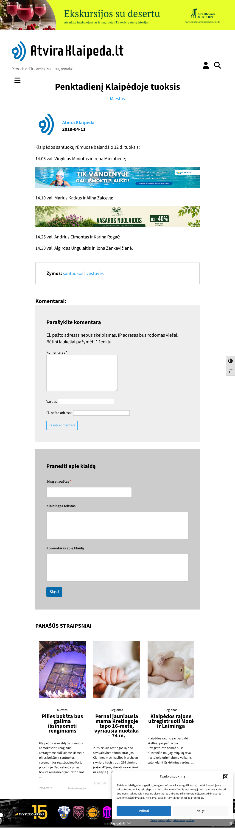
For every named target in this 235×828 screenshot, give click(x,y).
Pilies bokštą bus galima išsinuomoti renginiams (62, 723)
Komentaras (56, 352)
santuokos (73, 273)
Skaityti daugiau (76, 788)
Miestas (117, 98)
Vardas (51, 401)
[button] (226, 776)
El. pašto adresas (59, 412)
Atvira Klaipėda (78, 122)
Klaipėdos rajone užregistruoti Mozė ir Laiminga (171, 721)
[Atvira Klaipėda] (67, 60)
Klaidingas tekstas (61, 506)
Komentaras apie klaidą (65, 548)
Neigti (200, 810)
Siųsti (54, 592)
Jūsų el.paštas (58, 481)
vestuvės (95, 273)
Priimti (144, 810)
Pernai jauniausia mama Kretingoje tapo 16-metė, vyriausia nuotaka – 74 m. (116, 726)
